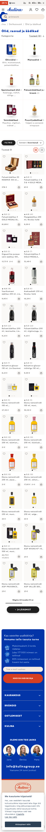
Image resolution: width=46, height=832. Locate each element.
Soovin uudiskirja (23, 678)
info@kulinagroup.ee (23, 766)
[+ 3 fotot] (34, 275)
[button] (23, 142)
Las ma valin (11, 817)
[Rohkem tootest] (12, 164)
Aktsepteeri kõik (23, 824)
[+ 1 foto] (12, 201)
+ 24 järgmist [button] (23, 610)
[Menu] (3, 9)
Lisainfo (20, 814)
